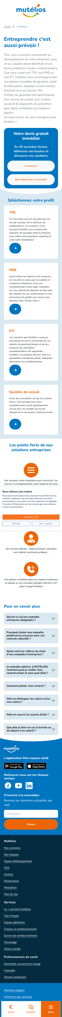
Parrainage (10, 942)
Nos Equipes (11, 854)
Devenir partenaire (15, 977)
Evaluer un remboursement (20, 929)
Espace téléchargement (18, 861)
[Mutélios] (31, 10)
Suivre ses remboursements (21, 935)
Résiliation (10, 887)
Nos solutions (12, 848)
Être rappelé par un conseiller (31, 179)
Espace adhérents (14, 922)
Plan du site (11, 894)
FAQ (6, 868)
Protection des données (18, 997)
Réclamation (11, 881)
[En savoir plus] (15, 248)
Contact (8, 874)
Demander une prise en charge (22, 964)
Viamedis (9, 970)
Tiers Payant (11, 916)
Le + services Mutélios (17, 909)
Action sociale (12, 949)
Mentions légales (14, 990)
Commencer (31, 166)
